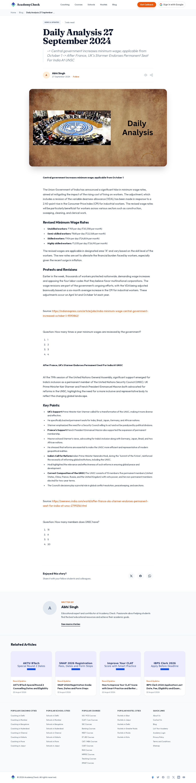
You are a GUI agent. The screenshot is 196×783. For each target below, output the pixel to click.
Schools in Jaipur (53, 746)
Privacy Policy (158, 737)
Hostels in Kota (124, 737)
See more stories (70, 624)
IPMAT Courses (88, 763)
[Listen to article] (145, 75)
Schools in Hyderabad (54, 728)
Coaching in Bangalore (20, 724)
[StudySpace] (152, 777)
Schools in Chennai (53, 733)
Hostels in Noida (124, 733)
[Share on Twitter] (131, 576)
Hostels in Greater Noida (127, 728)
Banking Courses (88, 728)
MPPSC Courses (88, 754)
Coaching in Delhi (18, 716)
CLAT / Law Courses (90, 720)
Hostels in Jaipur (124, 720)
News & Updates (52, 22)
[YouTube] (183, 777)
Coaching (64, 4)
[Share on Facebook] (140, 576)
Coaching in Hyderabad (20, 728)
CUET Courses (87, 746)
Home (13, 12)
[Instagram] (168, 777)
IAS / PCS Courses (89, 716)
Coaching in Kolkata (19, 737)
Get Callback (146, 4)
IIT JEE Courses (88, 737)
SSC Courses (87, 724)
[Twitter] (158, 777)
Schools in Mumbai (53, 720)
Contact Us (157, 720)
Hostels (103, 4)
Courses (79, 4)
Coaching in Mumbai (19, 720)
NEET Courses (87, 733)
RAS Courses (87, 750)
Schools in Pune (52, 741)
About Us (156, 716)
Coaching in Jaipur (18, 746)
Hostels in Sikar (124, 716)
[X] (173, 777)
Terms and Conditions (161, 741)
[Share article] (151, 75)
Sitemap (156, 746)
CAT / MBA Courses (89, 741)
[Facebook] (163, 777)
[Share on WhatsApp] (149, 576)
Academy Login (159, 733)
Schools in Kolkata (53, 737)
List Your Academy (160, 728)
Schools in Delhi (52, 716)
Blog (114, 4)
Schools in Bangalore (54, 724)
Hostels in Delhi (124, 724)
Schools (91, 4)
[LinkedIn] (178, 777)
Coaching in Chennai (19, 733)
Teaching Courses (89, 759)
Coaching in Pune (18, 741)
